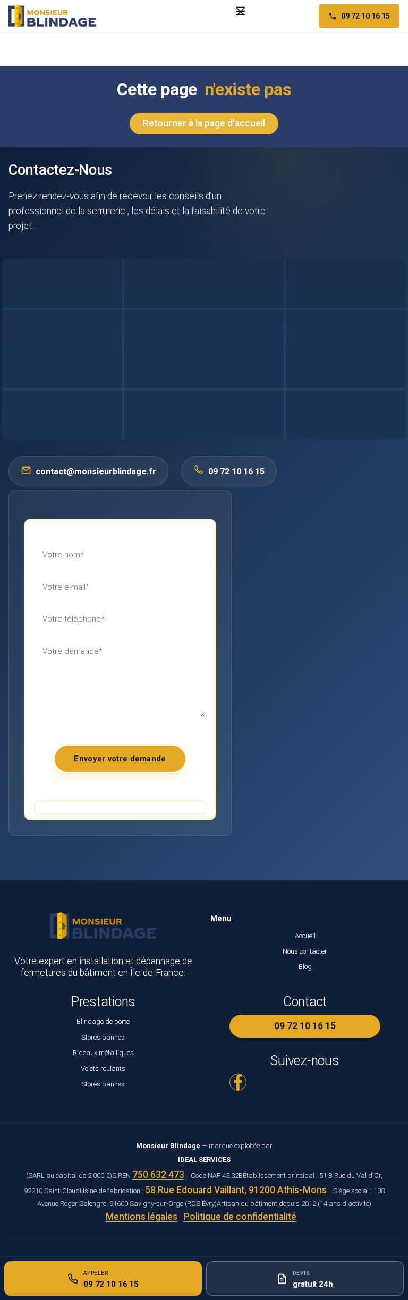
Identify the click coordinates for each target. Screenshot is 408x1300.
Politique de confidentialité (240, 1216)
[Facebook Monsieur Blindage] (238, 1082)
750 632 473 (158, 1174)
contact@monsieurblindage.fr (96, 471)
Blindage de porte (103, 1021)
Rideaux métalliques (103, 1053)
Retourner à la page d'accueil (204, 123)
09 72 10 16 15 (365, 16)
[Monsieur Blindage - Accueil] (52, 16)
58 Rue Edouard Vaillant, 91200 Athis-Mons (236, 1190)
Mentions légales (141, 1216)
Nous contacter (305, 951)
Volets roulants (103, 1069)
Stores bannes (103, 1037)
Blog (305, 967)
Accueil (305, 936)
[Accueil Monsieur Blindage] (13, 45)
